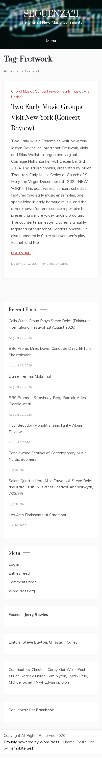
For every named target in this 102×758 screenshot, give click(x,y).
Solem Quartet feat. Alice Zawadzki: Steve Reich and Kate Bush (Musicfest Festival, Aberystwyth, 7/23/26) (51, 487)
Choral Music (21, 91)
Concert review (47, 91)
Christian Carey (57, 263)
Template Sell (21, 748)
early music (72, 91)
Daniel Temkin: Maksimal (30, 376)
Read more (21, 253)
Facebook (45, 709)
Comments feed (23, 582)
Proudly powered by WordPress (32, 742)
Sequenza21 (51, 14)
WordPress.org (22, 591)
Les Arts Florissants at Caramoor (37, 514)
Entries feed (19, 573)
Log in (14, 564)
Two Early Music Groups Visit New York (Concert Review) (46, 118)
